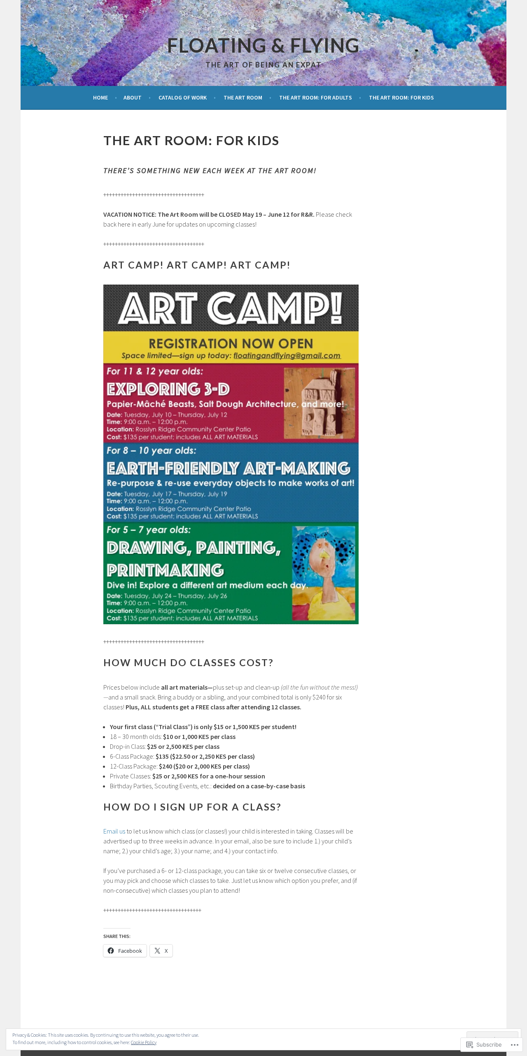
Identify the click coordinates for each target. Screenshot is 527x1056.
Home (100, 97)
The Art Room (243, 97)
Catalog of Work (183, 97)
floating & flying (263, 45)
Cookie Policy (143, 1042)
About (133, 97)
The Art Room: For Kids (401, 97)
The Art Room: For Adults (315, 97)
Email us (114, 831)
